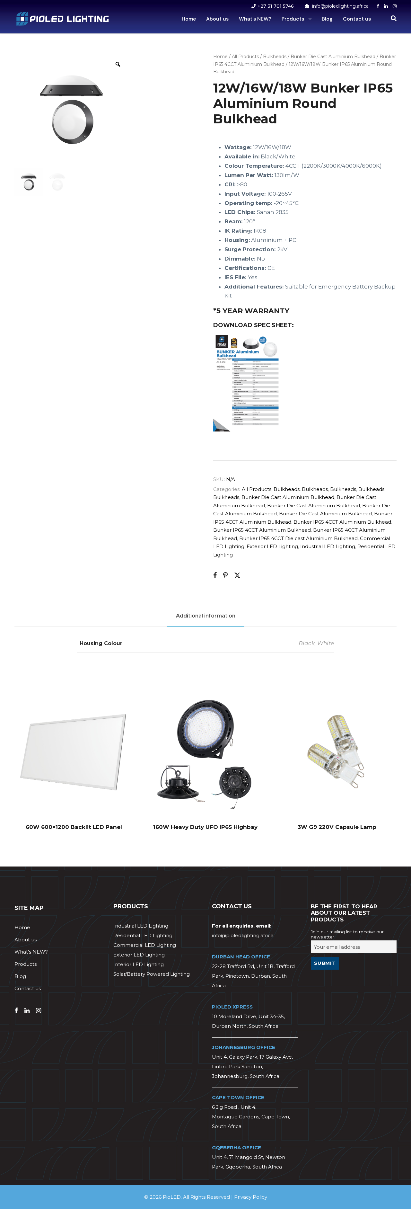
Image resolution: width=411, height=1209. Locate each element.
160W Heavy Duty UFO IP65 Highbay (205, 827)
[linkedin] (386, 6)
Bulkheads (274, 56)
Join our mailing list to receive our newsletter (347, 934)
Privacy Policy (250, 1197)
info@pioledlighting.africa (340, 6)
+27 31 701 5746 (276, 6)
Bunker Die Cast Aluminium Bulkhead (333, 56)
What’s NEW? (255, 18)
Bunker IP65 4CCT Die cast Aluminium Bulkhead (298, 538)
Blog (327, 18)
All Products (245, 56)
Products (293, 18)
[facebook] (378, 6)
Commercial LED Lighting (144, 945)
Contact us (357, 18)
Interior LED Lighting (138, 964)
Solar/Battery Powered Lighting (151, 974)
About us (217, 18)
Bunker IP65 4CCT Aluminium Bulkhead (342, 522)
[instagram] (395, 6)
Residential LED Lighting (142, 935)
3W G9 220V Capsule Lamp (337, 827)
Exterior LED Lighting (272, 546)
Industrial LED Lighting (327, 546)
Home (189, 18)
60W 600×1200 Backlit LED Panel (74, 827)
